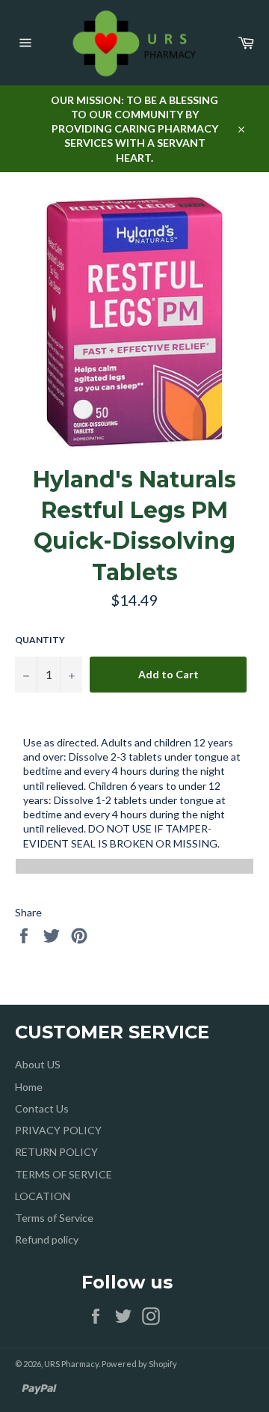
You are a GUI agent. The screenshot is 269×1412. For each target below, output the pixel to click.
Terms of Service (54, 1217)
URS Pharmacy (71, 1364)
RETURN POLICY (56, 1151)
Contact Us (42, 1108)
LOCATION (42, 1196)
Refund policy (46, 1239)
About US (38, 1064)
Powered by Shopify (139, 1364)
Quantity (40, 639)
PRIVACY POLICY (58, 1130)
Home (29, 1086)
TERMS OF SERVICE (63, 1174)
